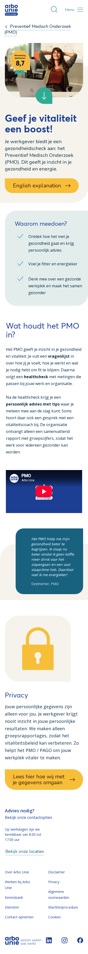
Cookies (54, 917)
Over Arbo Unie (17, 872)
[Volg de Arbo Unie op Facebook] (80, 940)
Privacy (53, 881)
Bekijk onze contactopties (28, 817)
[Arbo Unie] (16, 10)
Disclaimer (56, 872)
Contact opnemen (19, 917)
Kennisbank (14, 897)
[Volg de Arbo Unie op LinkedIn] (49, 940)
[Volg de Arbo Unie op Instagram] (64, 940)
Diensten (12, 907)
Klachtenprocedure (63, 907)
